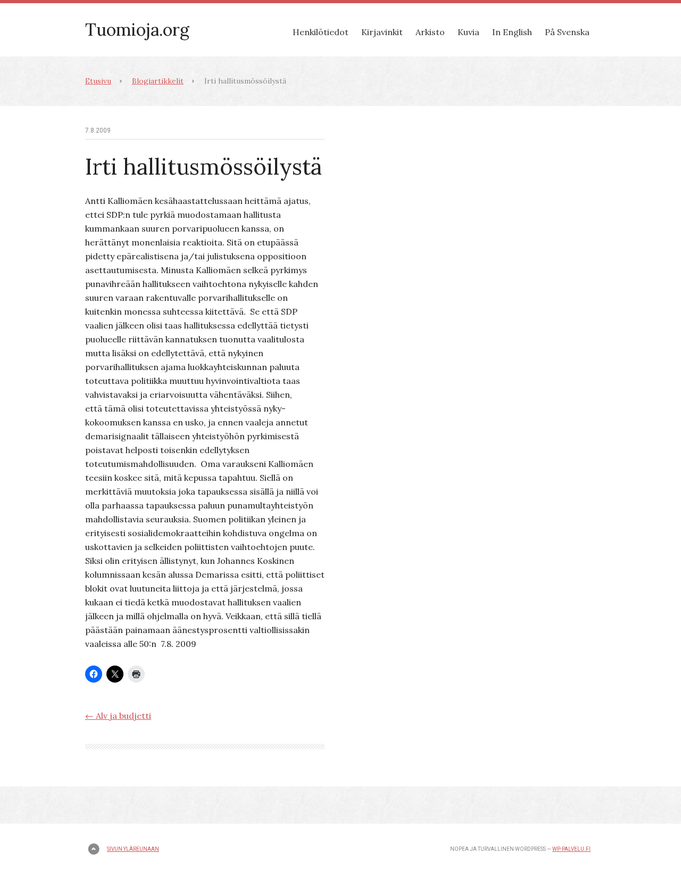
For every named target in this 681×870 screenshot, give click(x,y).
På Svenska (567, 32)
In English (512, 32)
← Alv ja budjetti (118, 715)
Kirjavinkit (382, 32)
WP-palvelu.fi (571, 849)
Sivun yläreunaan (133, 849)
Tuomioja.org (137, 29)
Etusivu (98, 81)
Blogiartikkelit (158, 81)
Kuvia (468, 32)
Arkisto (430, 32)
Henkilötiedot (320, 32)
